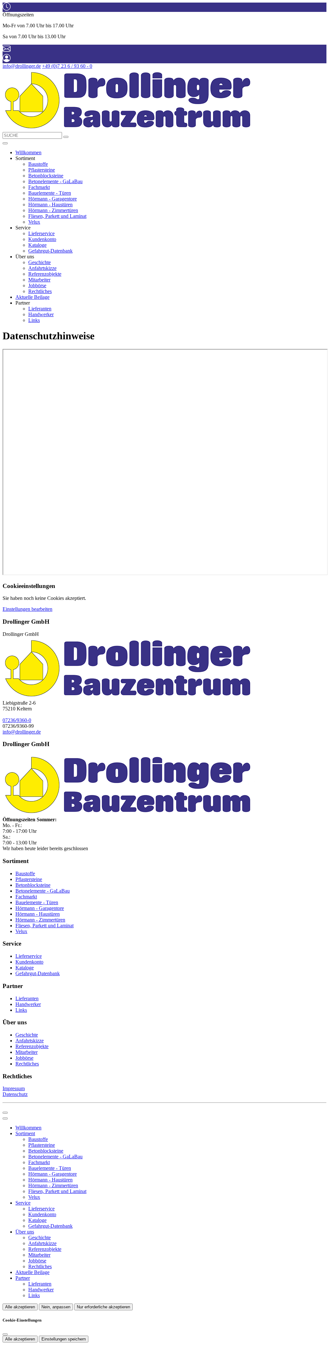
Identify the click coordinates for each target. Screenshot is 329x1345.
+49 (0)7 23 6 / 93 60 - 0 (67, 66)
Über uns (24, 1231)
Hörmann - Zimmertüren (53, 210)
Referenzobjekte (44, 274)
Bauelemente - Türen (49, 193)
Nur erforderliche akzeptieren (103, 1307)
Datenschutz (15, 1094)
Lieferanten (39, 308)
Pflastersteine (41, 170)
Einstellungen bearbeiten (27, 609)
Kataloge (37, 245)
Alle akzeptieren (20, 1307)
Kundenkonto (42, 239)
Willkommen (28, 152)
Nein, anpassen (55, 1307)
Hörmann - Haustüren (50, 204)
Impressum (14, 1088)
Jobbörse (37, 285)
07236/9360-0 (17, 720)
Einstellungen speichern (63, 1339)
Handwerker (41, 314)
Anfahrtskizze (42, 268)
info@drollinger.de (22, 66)
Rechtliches (40, 291)
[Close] (5, 1118)
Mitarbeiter (39, 279)
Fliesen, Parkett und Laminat (57, 216)
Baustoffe (38, 164)
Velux (34, 222)
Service (23, 1203)
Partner (22, 1278)
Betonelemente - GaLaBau (55, 181)
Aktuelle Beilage (32, 297)
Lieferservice (41, 233)
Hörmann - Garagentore (52, 198)
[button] (5, 143)
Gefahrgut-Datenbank (50, 251)
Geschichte (39, 262)
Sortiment (25, 1133)
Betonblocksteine (45, 175)
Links (34, 320)
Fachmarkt (39, 187)
